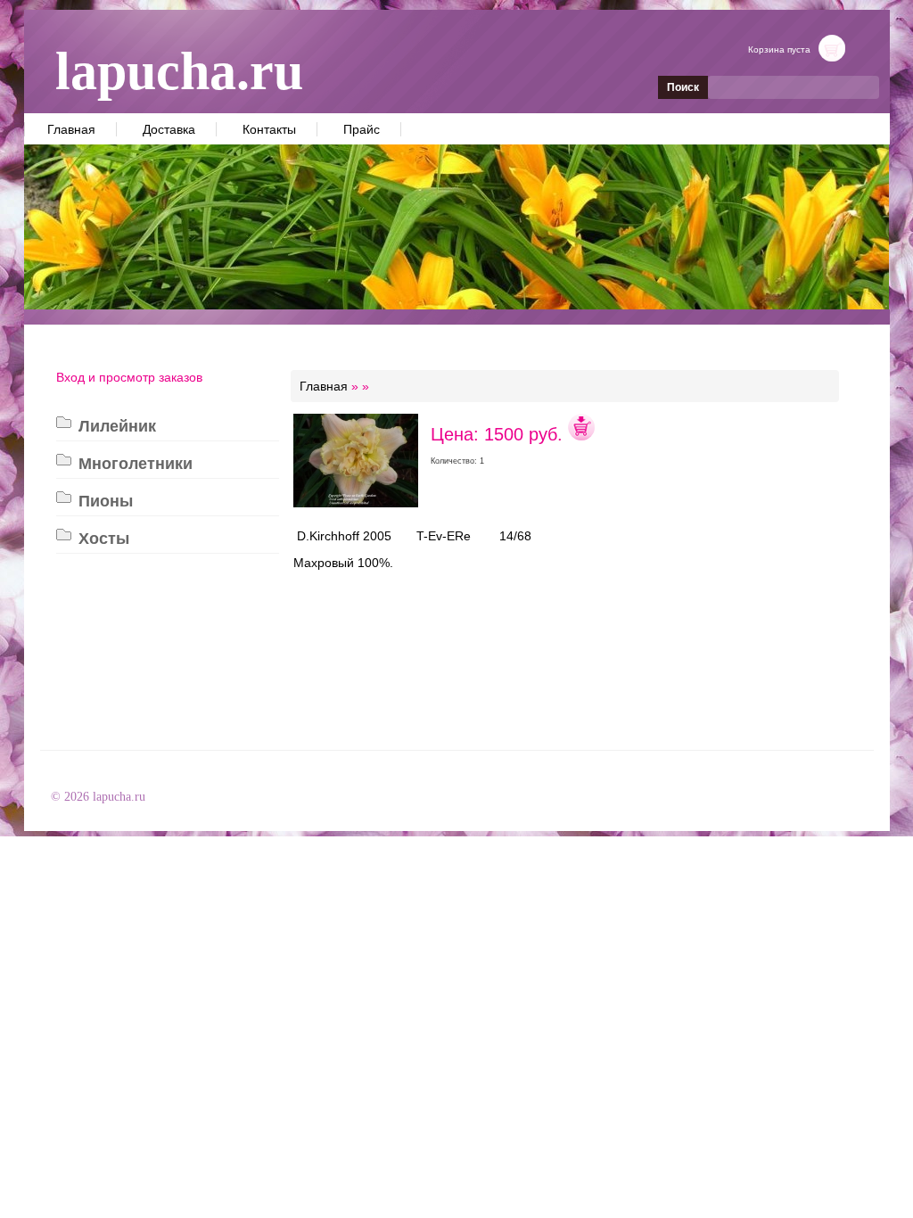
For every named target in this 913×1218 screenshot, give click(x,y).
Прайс (361, 129)
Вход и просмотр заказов (129, 377)
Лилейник (117, 426)
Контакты (269, 129)
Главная (71, 129)
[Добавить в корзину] (581, 434)
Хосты (103, 538)
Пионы (105, 501)
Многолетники (135, 464)
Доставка (169, 129)
